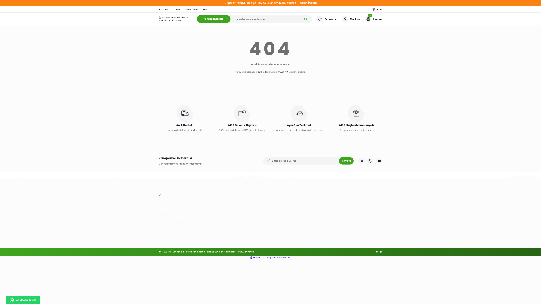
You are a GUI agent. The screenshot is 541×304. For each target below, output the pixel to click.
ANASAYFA (283, 71)
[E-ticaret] (270, 257)
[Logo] (175, 19)
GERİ (259, 71)
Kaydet (346, 160)
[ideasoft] (255, 257)
